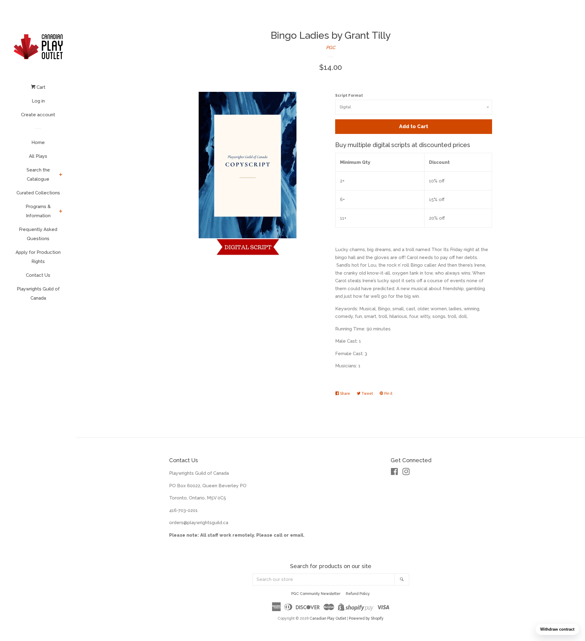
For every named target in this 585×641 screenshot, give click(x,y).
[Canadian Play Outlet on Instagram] (406, 473)
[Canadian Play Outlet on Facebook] (394, 473)
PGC (330, 47)
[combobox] (324, 579)
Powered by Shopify (366, 618)
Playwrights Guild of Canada (38, 293)
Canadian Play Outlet (328, 618)
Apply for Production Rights (38, 257)
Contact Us (38, 275)
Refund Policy (358, 594)
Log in (38, 101)
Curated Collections (38, 193)
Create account (38, 114)
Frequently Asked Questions (38, 234)
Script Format (349, 95)
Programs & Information (38, 211)
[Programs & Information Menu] (61, 212)
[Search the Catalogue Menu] (61, 175)
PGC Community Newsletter (315, 594)
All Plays (38, 156)
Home (38, 142)
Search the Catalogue (38, 174)
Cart (40, 87)
